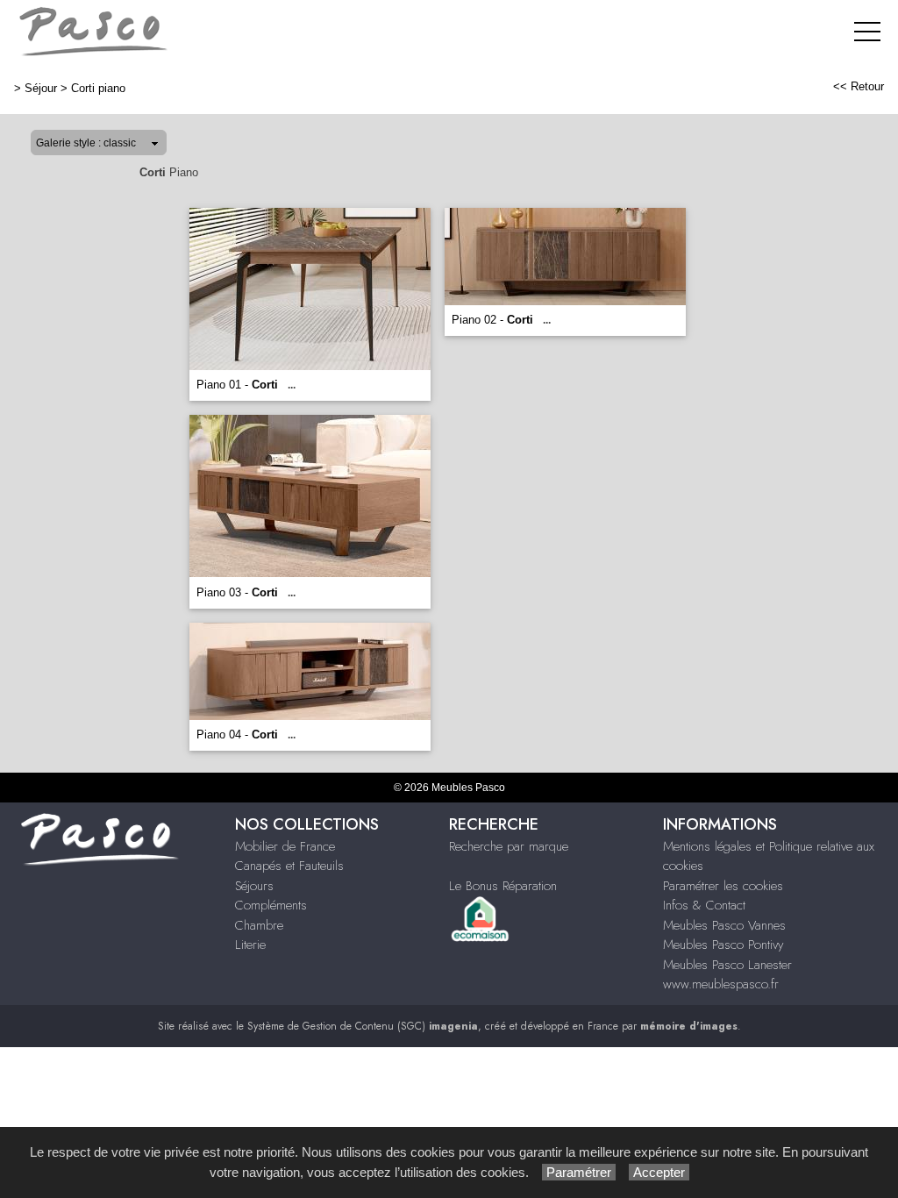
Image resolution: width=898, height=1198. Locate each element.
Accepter (659, 1172)
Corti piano (98, 88)
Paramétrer (579, 1172)
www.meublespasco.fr (721, 984)
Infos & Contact (704, 905)
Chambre (259, 925)
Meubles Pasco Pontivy (723, 944)
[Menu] (867, 31)
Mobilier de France (285, 846)
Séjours (254, 885)
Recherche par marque (508, 846)
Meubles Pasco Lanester (727, 964)
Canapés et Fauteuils (289, 865)
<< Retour (858, 86)
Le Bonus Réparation (503, 885)
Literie (250, 944)
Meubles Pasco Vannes (724, 925)
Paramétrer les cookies (723, 885)
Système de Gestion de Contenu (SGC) (362, 1026)
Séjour (41, 88)
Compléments (271, 905)
